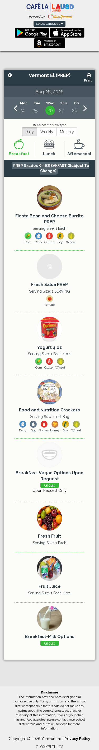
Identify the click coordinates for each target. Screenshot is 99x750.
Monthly (67, 132)
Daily (29, 132)
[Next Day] (85, 108)
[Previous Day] (15, 108)
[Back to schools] (10, 76)
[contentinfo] (23, 108)
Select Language (48, 23)
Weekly (46, 132)
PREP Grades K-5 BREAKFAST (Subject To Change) (51, 168)
